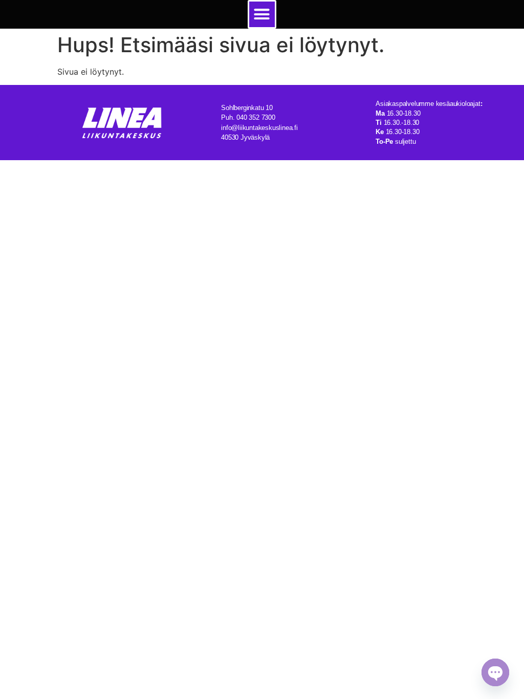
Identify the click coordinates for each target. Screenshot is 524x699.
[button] (262, 14)
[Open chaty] (495, 672)
